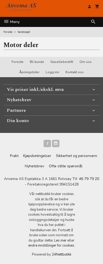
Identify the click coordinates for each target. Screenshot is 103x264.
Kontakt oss (74, 72)
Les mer (60, 240)
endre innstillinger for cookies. (51, 245)
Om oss (85, 62)
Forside (7, 32)
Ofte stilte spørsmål (65, 166)
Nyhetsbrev (34, 166)
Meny (14, 21)
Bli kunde (37, 62)
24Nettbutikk (61, 254)
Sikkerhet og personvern (76, 155)
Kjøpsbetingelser (37, 155)
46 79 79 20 (89, 178)
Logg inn (52, 72)
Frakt (14, 155)
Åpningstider (29, 72)
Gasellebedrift (61, 62)
